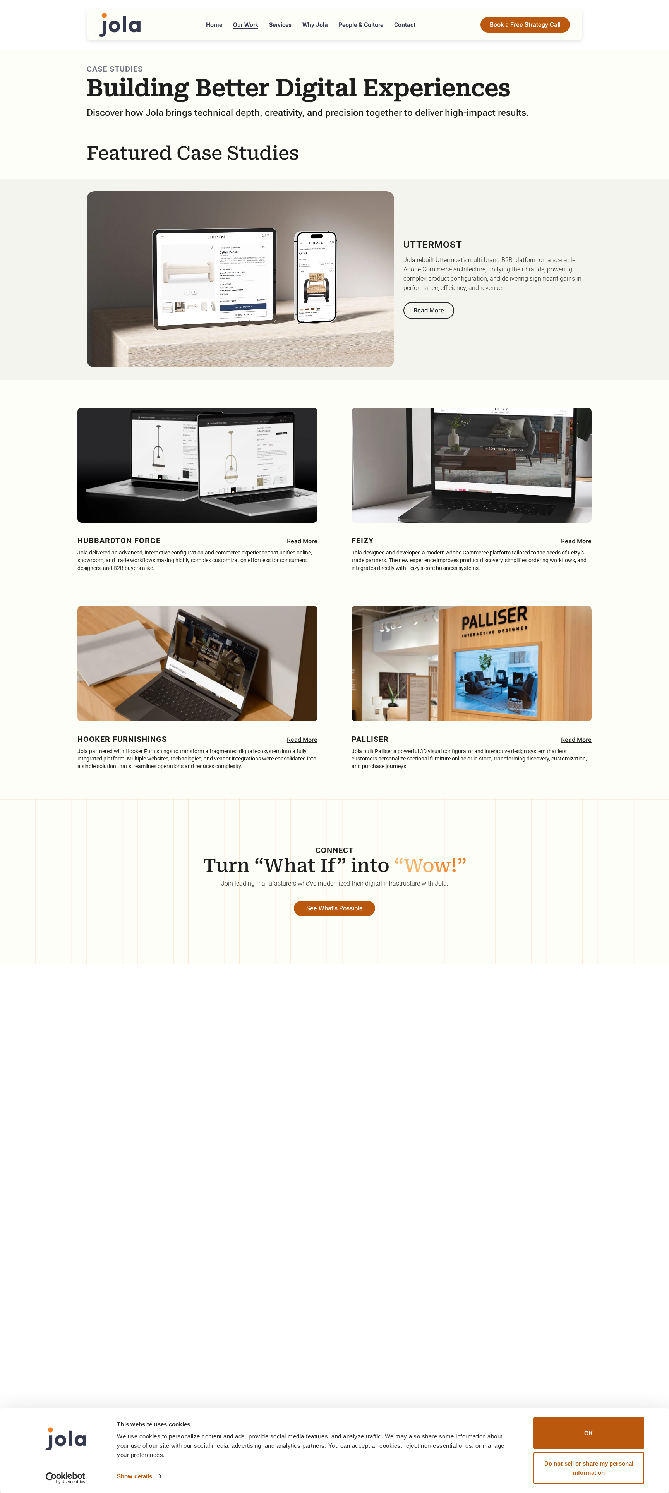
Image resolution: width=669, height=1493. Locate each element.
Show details (134, 1476)
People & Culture (361, 25)
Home (214, 25)
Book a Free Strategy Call (525, 24)
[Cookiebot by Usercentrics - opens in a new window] (65, 1478)
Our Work (245, 25)
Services (280, 25)
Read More (428, 310)
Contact (404, 25)
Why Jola (315, 25)
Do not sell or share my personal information (588, 1468)
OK (588, 1433)
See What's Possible (334, 908)
